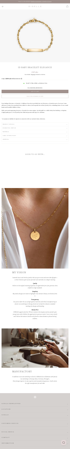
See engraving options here (35, 87)
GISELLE (5, 415)
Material (6, 131)
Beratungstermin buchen (35, 96)
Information (8, 443)
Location (6, 409)
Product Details (9, 124)
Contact (6, 437)
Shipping (33, 74)
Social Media (8, 432)
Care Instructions (9, 135)
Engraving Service (9, 128)
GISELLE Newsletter (11, 403)
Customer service (10, 423)
